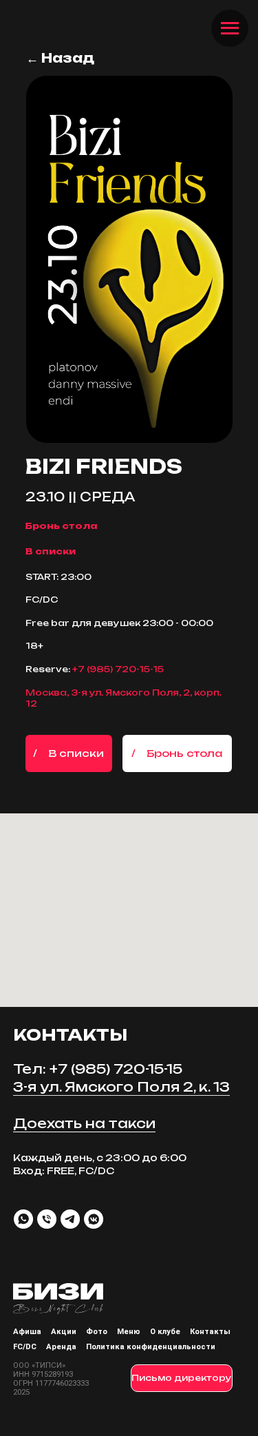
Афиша (27, 1331)
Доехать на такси (84, 1123)
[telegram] (70, 1219)
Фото (96, 1331)
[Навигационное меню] (230, 28)
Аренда (61, 1346)
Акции (63, 1331)
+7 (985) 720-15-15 (118, 669)
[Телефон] (46, 1219)
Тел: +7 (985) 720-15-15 (97, 1069)
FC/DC (24, 1346)
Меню (128, 1331)
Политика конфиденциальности (150, 1346)
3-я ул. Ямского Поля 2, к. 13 (121, 1087)
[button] (177, 753)
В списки (50, 551)
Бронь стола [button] (61, 526)
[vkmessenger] (93, 1219)
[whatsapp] (23, 1219)
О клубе (165, 1331)
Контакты (210, 1331)
